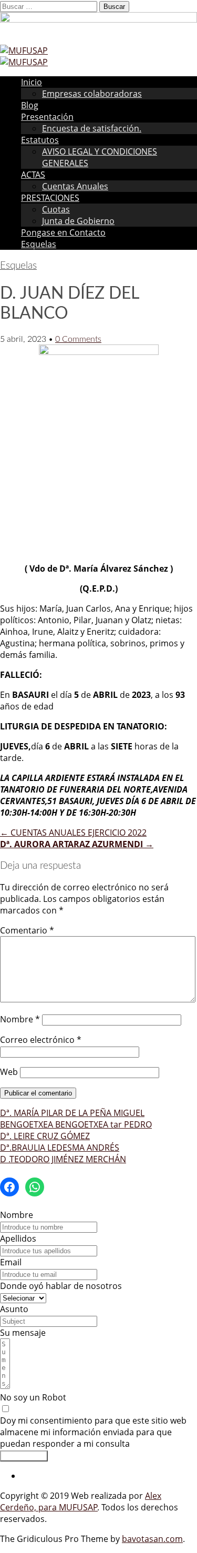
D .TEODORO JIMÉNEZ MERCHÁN (63, 1159)
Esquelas (38, 244)
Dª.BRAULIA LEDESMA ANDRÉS (59, 1147)
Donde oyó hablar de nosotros (61, 1286)
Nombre (20, 1019)
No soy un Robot (33, 1397)
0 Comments (78, 339)
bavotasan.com (152, 1539)
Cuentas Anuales (75, 186)
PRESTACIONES (50, 198)
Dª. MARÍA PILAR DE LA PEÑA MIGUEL (72, 1113)
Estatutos (40, 140)
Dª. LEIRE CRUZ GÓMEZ (45, 1136)
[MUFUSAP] (24, 50)
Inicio (31, 82)
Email (11, 1262)
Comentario (27, 930)
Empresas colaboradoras (92, 93)
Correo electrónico (40, 1040)
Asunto (14, 1309)
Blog (29, 105)
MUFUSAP (78, 1507)
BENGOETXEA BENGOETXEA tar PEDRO (76, 1124)
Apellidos (18, 1238)
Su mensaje (23, 1332)
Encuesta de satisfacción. (91, 128)
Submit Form (24, 1456)
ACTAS (33, 174)
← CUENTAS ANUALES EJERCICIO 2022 (73, 832)
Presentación (47, 117)
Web (9, 1072)
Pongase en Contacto (63, 232)
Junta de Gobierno (78, 221)
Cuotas (56, 209)
